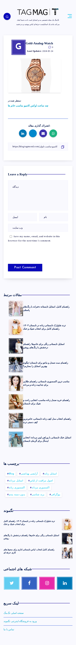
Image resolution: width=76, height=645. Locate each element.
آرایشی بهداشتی (29, 473)
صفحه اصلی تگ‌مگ (14, 613)
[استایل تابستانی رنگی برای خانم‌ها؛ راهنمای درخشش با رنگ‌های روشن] (67, 538)
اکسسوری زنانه (17, 487)
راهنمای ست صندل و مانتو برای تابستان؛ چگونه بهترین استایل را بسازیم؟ (45, 364)
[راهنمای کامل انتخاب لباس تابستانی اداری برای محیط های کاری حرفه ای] (67, 552)
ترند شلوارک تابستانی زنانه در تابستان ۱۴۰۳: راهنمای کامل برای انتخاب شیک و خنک (44, 327)
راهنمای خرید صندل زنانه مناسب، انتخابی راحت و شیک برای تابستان (46, 402)
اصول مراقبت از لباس (41, 480)
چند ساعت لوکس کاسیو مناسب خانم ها (28, 105)
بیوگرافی (55, 494)
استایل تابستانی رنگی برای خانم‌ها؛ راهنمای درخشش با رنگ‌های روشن (44, 346)
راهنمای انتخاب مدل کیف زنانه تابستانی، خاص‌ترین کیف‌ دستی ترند (47, 420)
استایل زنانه (50, 473)
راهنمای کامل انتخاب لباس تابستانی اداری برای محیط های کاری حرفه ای (29, 551)
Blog (11, 473)
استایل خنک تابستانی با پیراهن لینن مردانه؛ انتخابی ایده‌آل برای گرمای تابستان (47, 439)
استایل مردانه (16, 480)
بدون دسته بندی (17, 494)
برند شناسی (38, 494)
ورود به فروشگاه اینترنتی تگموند (20, 621)
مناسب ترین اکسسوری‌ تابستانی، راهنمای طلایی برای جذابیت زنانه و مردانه (46, 383)
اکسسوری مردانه (40, 487)
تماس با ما (9, 629)
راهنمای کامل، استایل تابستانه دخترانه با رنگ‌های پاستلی (46, 308)
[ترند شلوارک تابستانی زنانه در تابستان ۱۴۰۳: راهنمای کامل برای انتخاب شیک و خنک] (67, 524)
